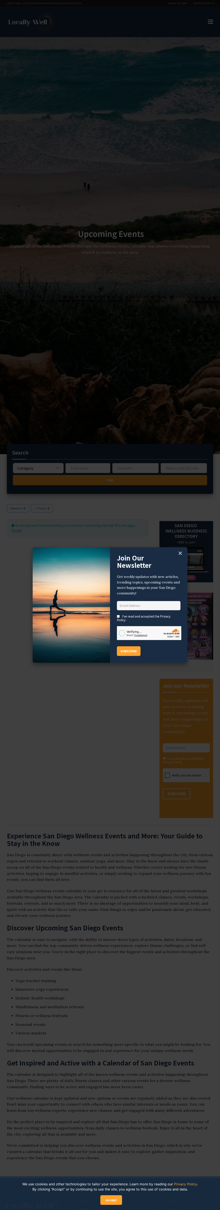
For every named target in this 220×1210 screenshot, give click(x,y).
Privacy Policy (185, 1184)
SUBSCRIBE (129, 651)
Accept (111, 1200)
